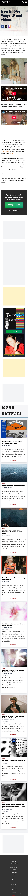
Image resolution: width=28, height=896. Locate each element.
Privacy (14, 877)
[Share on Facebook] (2, 26)
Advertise (14, 869)
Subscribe (14, 872)
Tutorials (14, 861)
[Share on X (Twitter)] (6, 26)
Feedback (14, 879)
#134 (5, 151)
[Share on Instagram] (9, 26)
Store (14, 874)
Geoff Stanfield (5, 22)
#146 (11, 153)
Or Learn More (14, 210)
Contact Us (14, 889)
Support (14, 882)
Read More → (14, 460)
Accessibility (14, 884)
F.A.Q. (14, 887)
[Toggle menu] (26, 2)
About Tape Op (14, 867)
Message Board (14, 863)
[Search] (23, 2)
